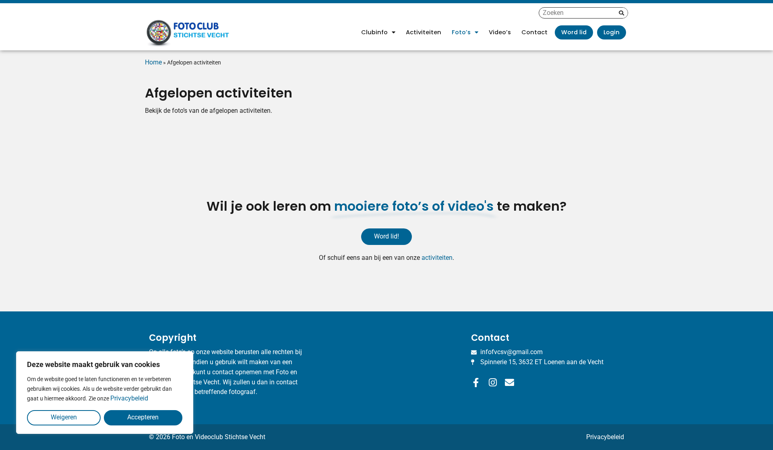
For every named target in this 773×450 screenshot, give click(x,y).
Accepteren (143, 417)
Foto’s (461, 32)
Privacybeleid (129, 398)
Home (153, 62)
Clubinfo (374, 32)
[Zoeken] (621, 13)
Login (612, 32)
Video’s (500, 32)
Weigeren (64, 417)
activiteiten (437, 257)
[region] (104, 392)
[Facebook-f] (475, 382)
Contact (534, 32)
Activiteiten (423, 32)
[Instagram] (492, 382)
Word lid (574, 32)
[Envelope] (509, 382)
